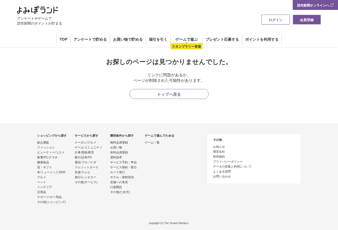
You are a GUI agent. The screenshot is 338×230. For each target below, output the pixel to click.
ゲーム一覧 (152, 142)
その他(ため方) (120, 192)
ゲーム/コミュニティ (88, 147)
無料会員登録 (119, 142)
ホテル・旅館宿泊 (122, 177)
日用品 (41, 192)
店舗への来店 (119, 182)
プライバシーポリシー (228, 161)
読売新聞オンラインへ (313, 5)
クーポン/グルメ (85, 142)
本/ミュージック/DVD (51, 172)
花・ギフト (44, 167)
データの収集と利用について (232, 166)
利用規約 (219, 156)
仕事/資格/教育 (84, 152)
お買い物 (116, 147)
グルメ (41, 177)
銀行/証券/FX (83, 157)
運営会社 (219, 151)
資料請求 (116, 157)
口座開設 (116, 187)
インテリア (44, 187)
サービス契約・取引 (123, 167)
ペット (41, 182)
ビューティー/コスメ (51, 152)
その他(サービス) (86, 182)
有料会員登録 (119, 152)
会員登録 (307, 19)
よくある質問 (222, 171)
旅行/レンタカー (85, 177)
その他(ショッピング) (51, 202)
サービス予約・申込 (123, 162)
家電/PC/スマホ (47, 157)
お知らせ (219, 146)
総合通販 (43, 142)
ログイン (276, 19)
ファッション (46, 147)
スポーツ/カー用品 (49, 197)
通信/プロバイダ (85, 162)
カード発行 (117, 172)
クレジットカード (86, 167)
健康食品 (43, 162)
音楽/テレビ (82, 172)
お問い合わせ (222, 176)
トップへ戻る (169, 94)
